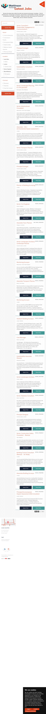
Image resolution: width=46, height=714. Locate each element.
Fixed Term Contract (7, 88)
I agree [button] (28, 709)
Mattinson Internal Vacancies (7, 48)
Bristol (5, 61)
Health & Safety (7, 44)
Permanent (6, 83)
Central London (7, 66)
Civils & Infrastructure (8, 35)
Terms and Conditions (5, 540)
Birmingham (7, 74)
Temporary (5, 85)
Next (43, 22)
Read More (38, 43)
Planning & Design (7, 51)
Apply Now (25, 43)
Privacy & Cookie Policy (5, 539)
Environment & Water (8, 42)
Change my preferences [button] (30, 711)
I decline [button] (36, 709)
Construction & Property (6, 38)
